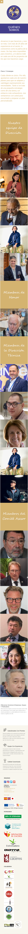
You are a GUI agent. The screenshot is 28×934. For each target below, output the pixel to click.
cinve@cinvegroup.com (9, 788)
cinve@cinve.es (7, 790)
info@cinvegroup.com (9, 791)
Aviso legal (6, 795)
